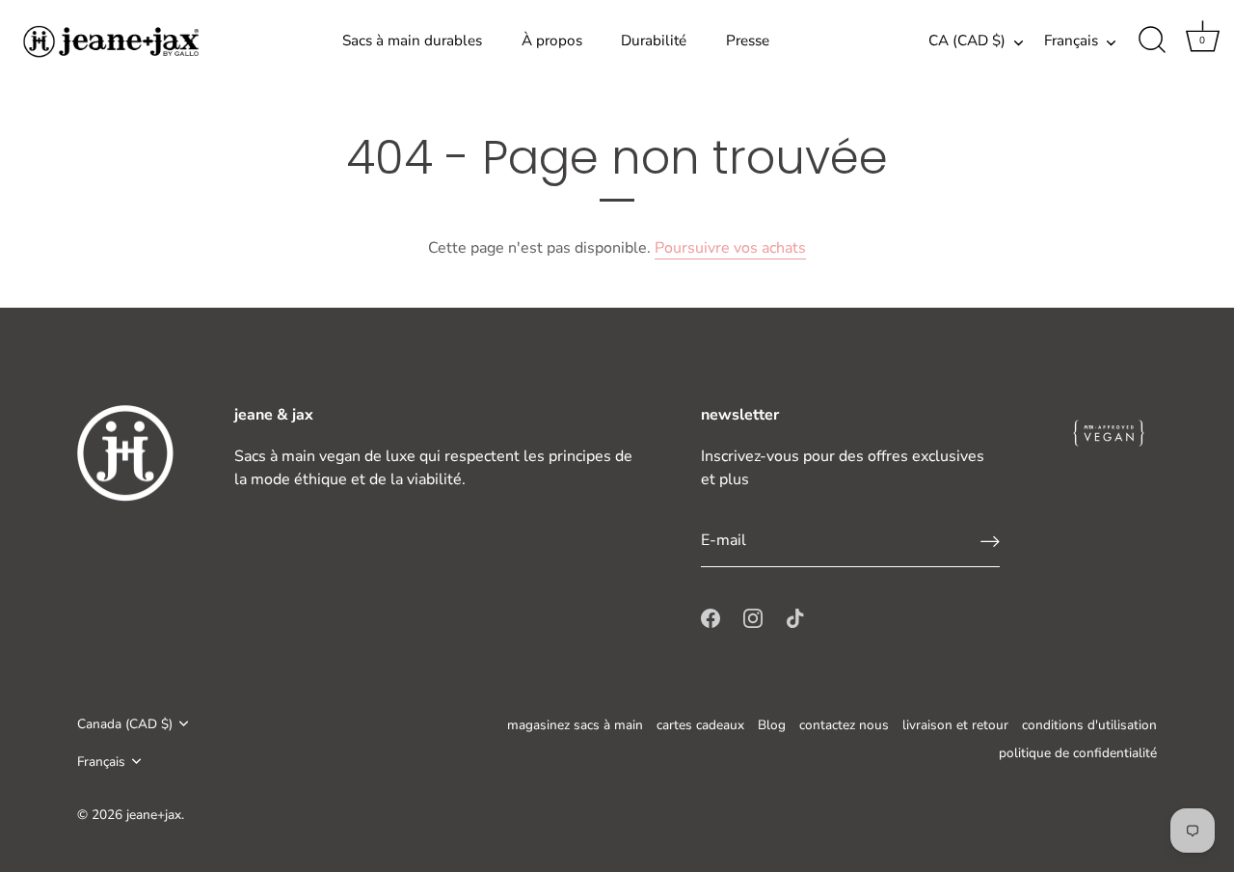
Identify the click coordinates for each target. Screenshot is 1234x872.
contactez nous (844, 725)
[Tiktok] (795, 617)
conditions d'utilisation (1089, 725)
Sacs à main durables (412, 40)
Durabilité (653, 40)
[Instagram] (753, 617)
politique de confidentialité (1078, 753)
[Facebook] (710, 617)
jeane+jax (153, 814)
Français (1071, 41)
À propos (552, 40)
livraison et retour (955, 725)
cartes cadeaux (700, 725)
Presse (747, 40)
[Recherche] (1152, 40)
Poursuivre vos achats (730, 248)
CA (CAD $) (967, 41)
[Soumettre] (990, 541)
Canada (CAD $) (125, 724)
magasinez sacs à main (575, 725)
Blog (772, 725)
